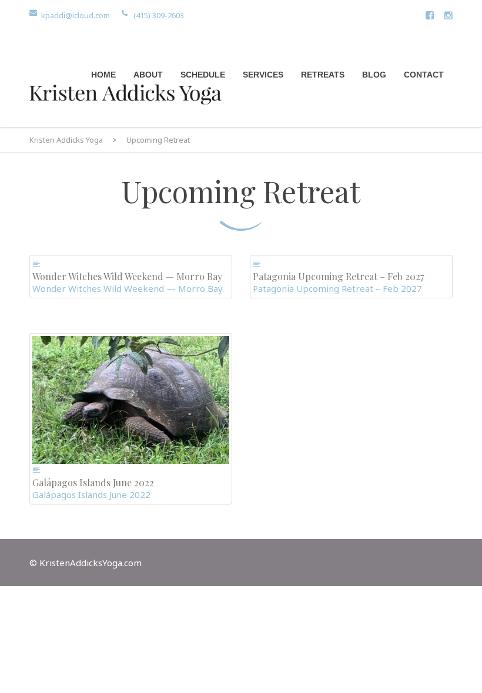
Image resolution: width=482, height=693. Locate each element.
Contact (424, 74)
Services (263, 74)
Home (103, 74)
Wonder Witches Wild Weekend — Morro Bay (127, 288)
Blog (374, 74)
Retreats (322, 74)
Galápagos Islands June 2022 (91, 494)
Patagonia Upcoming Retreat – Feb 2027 (337, 288)
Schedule (202, 74)
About (148, 74)
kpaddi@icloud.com (75, 15)
